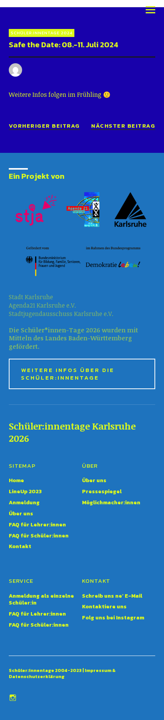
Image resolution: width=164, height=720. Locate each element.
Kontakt (20, 546)
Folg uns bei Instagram (113, 618)
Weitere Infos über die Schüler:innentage (67, 374)
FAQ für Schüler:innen (39, 536)
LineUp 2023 (25, 491)
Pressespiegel (102, 491)
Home (16, 480)
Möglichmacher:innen (111, 503)
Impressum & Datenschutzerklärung (62, 673)
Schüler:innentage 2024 (41, 33)
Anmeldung (24, 503)
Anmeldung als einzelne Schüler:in (41, 599)
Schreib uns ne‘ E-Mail (112, 596)
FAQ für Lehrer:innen (37, 525)
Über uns (21, 514)
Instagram (13, 697)
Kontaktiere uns (104, 607)
